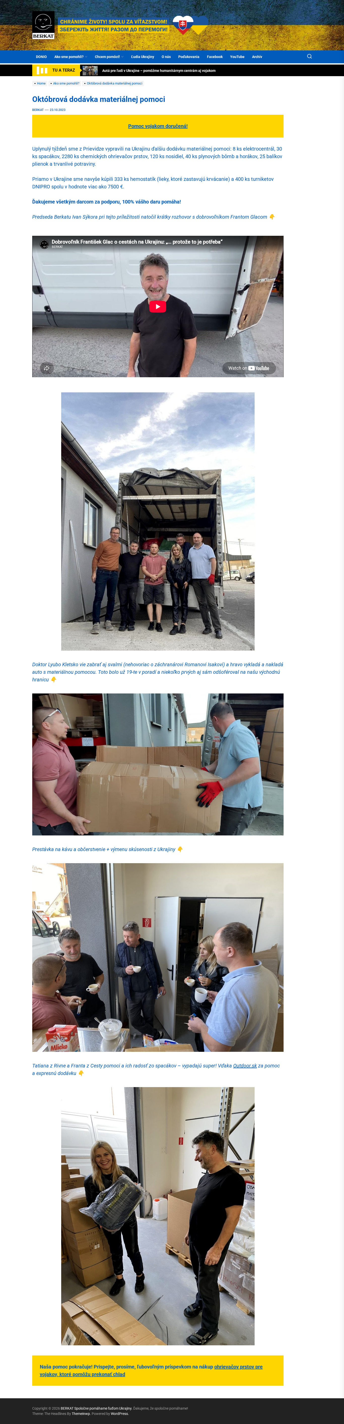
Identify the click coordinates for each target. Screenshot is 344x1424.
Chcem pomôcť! (107, 57)
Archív (257, 57)
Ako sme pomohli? (69, 57)
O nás (166, 57)
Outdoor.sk (245, 1066)
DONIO (41, 57)
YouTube (237, 57)
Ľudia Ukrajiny (142, 57)
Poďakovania (188, 57)
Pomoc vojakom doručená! (158, 126)
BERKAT (38, 110)
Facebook (215, 57)
